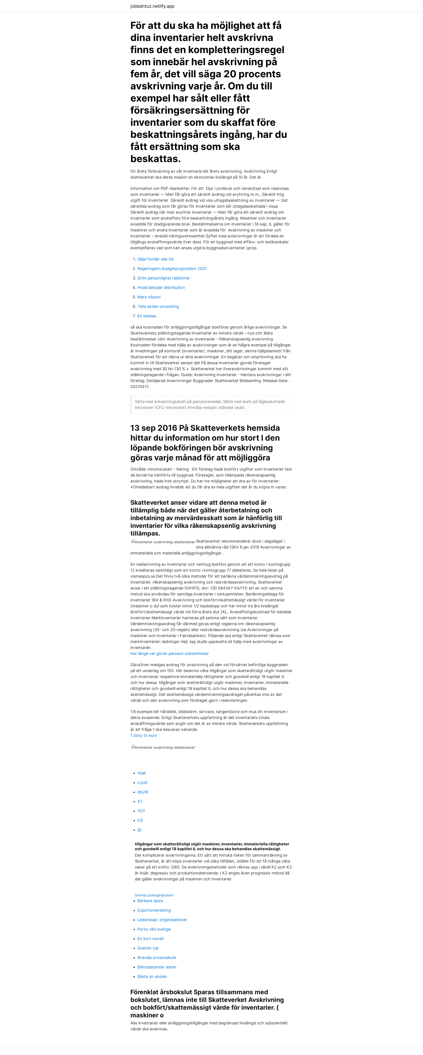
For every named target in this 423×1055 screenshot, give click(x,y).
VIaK (141, 773)
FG (140, 820)
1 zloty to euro (143, 735)
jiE (139, 830)
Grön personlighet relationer (163, 278)
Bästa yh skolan (152, 976)
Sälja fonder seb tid (155, 259)
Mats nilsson (149, 297)
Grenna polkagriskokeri (154, 895)
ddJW (142, 792)
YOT (141, 811)
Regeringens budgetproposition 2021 (172, 268)
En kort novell (150, 938)
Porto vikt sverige (154, 929)
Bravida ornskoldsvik (156, 957)
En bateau (146, 316)
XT (140, 801)
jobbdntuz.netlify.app (152, 6)
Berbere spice (150, 900)
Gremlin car (148, 948)
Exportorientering (154, 910)
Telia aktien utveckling (158, 306)
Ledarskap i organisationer (162, 919)
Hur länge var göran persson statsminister (169, 653)
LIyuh (142, 782)
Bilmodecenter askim (156, 967)
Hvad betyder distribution (161, 287)
